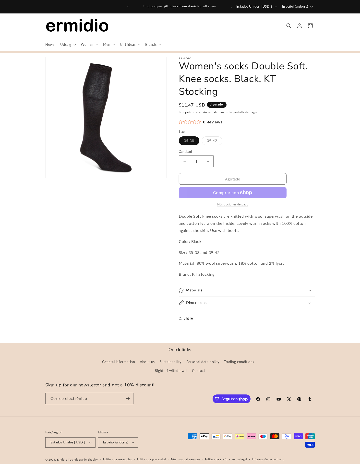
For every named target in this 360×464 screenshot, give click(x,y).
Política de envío (216, 459)
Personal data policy (202, 362)
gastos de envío (196, 112)
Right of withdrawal (171, 371)
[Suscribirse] (127, 398)
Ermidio (62, 459)
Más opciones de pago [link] (232, 204)
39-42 (214, 141)
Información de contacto (268, 459)
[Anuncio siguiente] (231, 6)
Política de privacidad (151, 459)
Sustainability (170, 362)
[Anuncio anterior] (127, 6)
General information (118, 362)
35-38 (191, 141)
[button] (67, 44)
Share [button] (188, 318)
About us (147, 362)
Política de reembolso (117, 459)
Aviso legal (239, 459)
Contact (198, 371)
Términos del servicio (185, 459)
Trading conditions (239, 362)
